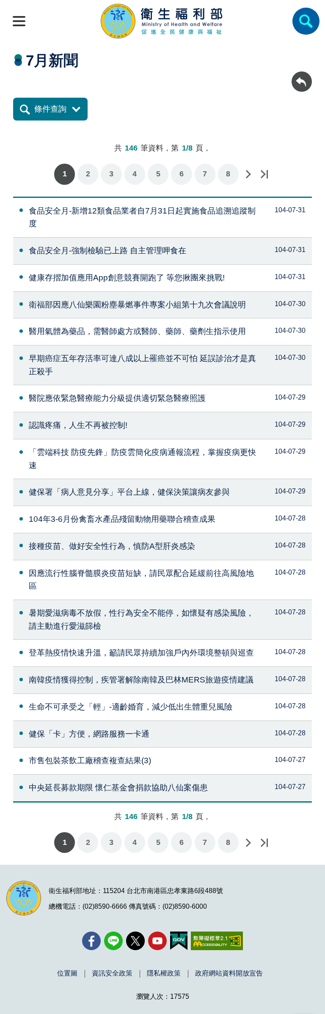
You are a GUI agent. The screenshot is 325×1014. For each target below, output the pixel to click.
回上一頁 (302, 75)
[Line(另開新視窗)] (113, 941)
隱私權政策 (164, 973)
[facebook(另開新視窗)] (91, 941)
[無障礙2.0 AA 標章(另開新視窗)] (217, 941)
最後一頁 (264, 174)
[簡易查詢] (305, 21)
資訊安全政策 (112, 973)
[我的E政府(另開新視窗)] (178, 941)
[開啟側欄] (19, 21)
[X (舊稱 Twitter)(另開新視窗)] (135, 941)
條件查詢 (50, 108)
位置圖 (67, 973)
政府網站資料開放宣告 (229, 973)
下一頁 (248, 174)
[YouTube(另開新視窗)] (157, 941)
